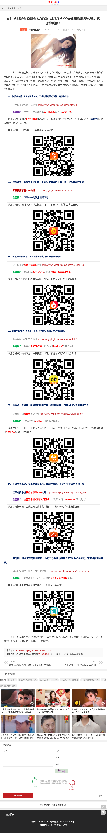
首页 (3, 8)
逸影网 (52, 821)
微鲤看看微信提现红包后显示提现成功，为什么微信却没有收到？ (37, 663)
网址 (57, 764)
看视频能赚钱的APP (90, 680)
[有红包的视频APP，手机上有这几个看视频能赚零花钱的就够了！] (89, 724)
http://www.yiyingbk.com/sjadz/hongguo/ (66, 492)
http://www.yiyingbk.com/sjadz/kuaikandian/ (61, 414)
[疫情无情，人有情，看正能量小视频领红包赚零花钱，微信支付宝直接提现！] (18, 724)
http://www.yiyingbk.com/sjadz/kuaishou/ (57, 105)
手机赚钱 (11, 8)
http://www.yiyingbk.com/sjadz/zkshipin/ (57, 339)
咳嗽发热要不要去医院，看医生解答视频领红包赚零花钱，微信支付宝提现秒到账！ (53, 738)
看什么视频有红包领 (48, 680)
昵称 (57, 751)
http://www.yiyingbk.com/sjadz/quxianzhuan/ (68, 571)
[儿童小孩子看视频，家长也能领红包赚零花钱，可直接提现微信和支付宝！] (18, 698)
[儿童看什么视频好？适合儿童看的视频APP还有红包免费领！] (89, 698)
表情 (100, 796)
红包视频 (12, 680)
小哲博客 (50, 825)
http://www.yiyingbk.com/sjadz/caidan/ (54, 190)
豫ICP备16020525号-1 (66, 821)
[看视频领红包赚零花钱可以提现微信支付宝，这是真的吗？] (53, 698)
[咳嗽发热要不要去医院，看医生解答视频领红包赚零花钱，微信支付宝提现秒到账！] (53, 724)
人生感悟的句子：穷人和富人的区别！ (81, 663)
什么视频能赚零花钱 (28, 680)
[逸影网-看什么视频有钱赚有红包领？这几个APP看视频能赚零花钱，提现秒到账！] (53, 4)
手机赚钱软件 (35, 30)
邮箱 (57, 757)
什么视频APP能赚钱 (69, 680)
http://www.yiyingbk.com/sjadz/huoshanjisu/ (63, 265)
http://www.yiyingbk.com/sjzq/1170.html (33, 650)
